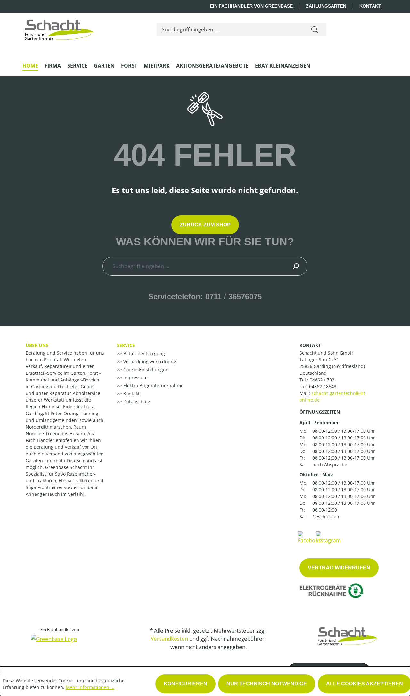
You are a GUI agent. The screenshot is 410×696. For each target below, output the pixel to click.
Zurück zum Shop (205, 224)
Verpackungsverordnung (149, 361)
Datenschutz (136, 401)
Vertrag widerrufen (339, 567)
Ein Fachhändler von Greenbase (251, 6)
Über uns (37, 345)
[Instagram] (328, 537)
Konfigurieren (185, 683)
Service (126, 345)
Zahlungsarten (326, 6)
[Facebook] (309, 537)
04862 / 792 (322, 380)
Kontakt (370, 6)
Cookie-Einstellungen (145, 369)
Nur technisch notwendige (266, 683)
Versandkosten (169, 638)
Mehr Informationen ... (90, 687)
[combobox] (230, 29)
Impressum (135, 377)
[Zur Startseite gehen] (59, 28)
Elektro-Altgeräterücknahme (153, 385)
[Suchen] (314, 29)
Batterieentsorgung (143, 353)
